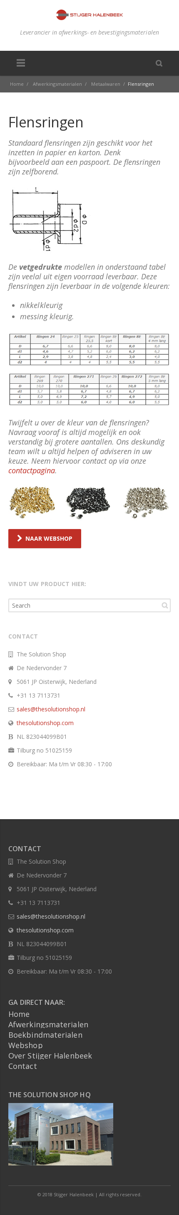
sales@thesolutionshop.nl (51, 709)
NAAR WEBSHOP (48, 538)
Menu (20, 63)
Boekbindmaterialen (45, 1035)
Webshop (25, 1045)
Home (19, 1014)
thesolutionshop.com (45, 723)
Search (165, 605)
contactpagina (31, 470)
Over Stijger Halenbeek (50, 1056)
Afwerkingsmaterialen (48, 1024)
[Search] (159, 63)
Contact (22, 1066)
